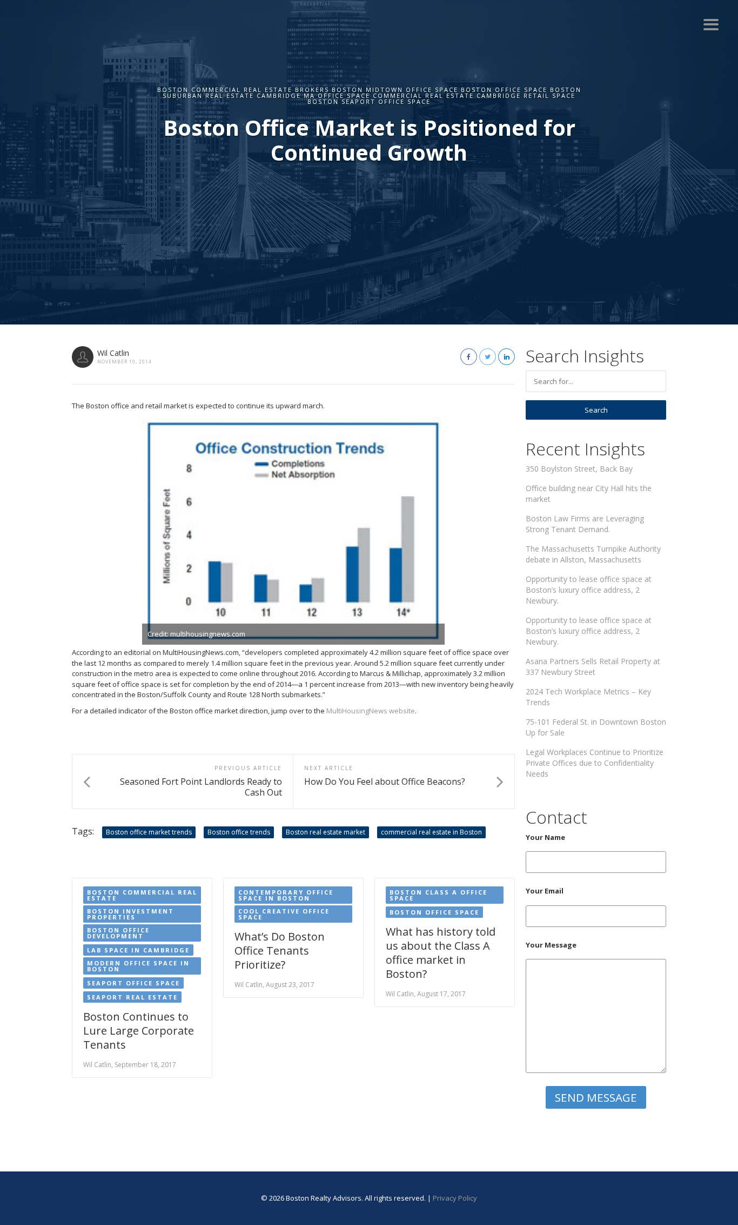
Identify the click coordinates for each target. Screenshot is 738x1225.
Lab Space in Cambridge (138, 950)
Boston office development (118, 933)
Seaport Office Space (133, 983)
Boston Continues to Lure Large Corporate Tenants (138, 1030)
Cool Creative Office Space (284, 914)
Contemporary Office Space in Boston (285, 895)
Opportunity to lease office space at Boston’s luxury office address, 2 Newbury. (589, 590)
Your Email (544, 891)
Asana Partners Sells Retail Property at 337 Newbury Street (593, 666)
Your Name (545, 837)
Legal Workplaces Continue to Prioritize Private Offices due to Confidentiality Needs (594, 763)
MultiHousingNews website (370, 711)
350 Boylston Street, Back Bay (579, 468)
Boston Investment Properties (130, 914)
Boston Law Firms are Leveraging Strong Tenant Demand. (585, 523)
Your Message (551, 945)
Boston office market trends (149, 832)
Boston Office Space (434, 912)
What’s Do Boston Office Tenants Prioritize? (279, 950)
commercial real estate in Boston (431, 832)
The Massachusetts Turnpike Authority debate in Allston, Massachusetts (593, 554)
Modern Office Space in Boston (138, 966)
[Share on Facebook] (468, 356)
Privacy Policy (455, 1198)
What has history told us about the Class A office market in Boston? (440, 952)
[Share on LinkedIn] (506, 356)
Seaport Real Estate (132, 997)
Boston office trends (238, 832)
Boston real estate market (325, 832)
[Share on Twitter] (487, 356)
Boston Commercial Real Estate (142, 895)
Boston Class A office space (438, 895)
